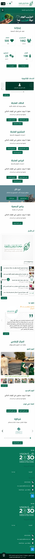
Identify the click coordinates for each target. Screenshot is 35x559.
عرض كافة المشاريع (23, 149)
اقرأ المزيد (4, 298)
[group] (17, 365)
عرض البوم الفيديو (11, 411)
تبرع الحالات (11, 198)
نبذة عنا (23, 66)
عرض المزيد (6, 95)
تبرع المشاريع (23, 198)
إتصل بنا (12, 66)
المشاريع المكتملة (17, 152)
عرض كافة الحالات (23, 120)
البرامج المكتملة (17, 181)
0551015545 (27, 482)
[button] (3, 18)
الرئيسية (30, 472)
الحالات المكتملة (17, 124)
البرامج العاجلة (11, 177)
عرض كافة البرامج (23, 177)
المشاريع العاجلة (11, 149)
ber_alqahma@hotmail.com (23, 486)
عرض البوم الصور (23, 411)
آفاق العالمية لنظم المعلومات (14, 557)
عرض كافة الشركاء (17, 443)
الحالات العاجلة (11, 120)
